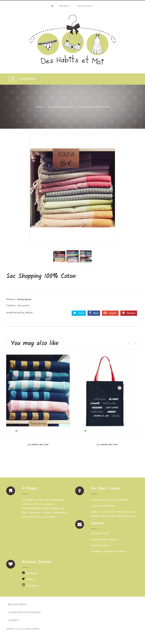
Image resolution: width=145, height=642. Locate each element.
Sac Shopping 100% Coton (38, 444)
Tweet (80, 313)
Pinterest (130, 313)
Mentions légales (101, 545)
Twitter (30, 579)
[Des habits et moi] (73, 38)
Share (95, 313)
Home (39, 106)
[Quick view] (16, 431)
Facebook (32, 573)
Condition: (11, 306)
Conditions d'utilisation (24, 612)
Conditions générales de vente (108, 551)
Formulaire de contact (104, 539)
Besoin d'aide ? (17, 604)
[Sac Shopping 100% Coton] (59, 256)
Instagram (32, 586)
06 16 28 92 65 (100, 533)
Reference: (11, 299)
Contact (13, 620)
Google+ (112, 313)
